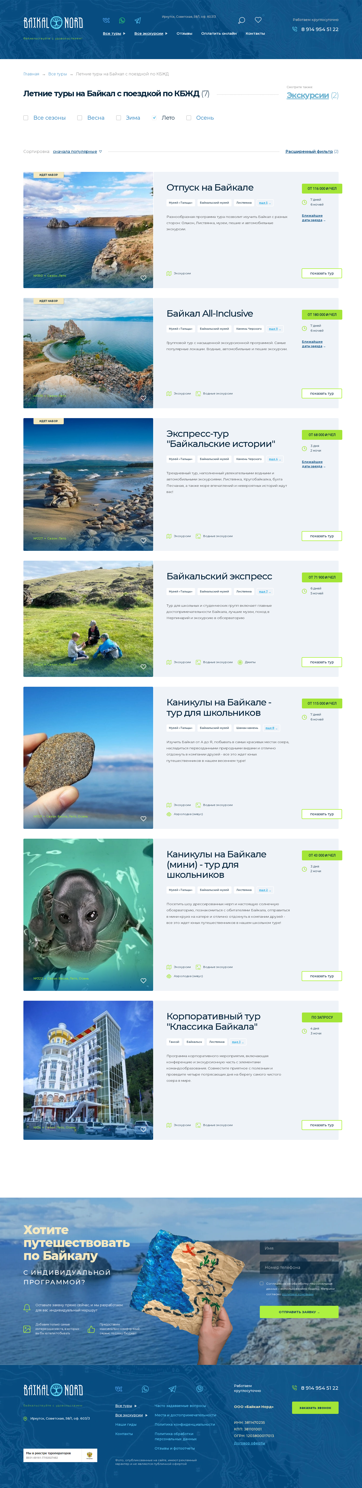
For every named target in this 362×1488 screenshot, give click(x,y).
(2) (312, 151)
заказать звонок (315, 1408)
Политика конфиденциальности (185, 1424)
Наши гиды (125, 1424)
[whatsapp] (122, 20)
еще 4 (273, 459)
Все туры (112, 33)
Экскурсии (182, 273)
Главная (31, 74)
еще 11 (273, 328)
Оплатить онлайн (219, 33)
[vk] (106, 20)
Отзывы (184, 33)
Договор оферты (249, 1443)
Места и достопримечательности (185, 1415)
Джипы (250, 662)
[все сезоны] (44, 118)
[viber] (199, 1389)
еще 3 (236, 1042)
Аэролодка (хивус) (188, 814)
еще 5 (263, 202)
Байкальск (194, 1042)
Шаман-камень (247, 728)
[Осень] (200, 118)
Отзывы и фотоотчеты (175, 1448)
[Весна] (91, 118)
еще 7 (263, 591)
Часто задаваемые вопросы (180, 1406)
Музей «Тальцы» (181, 202)
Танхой (174, 1042)
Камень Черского (249, 328)
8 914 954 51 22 (320, 29)
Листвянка (244, 202)
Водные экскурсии (218, 393)
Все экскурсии (148, 33)
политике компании (297, 1294)
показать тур (322, 273)
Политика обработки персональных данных (176, 1436)
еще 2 (263, 890)
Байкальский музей (214, 202)
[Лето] (163, 118)
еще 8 (269, 728)
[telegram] (137, 20)
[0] (258, 20)
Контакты (255, 33)
